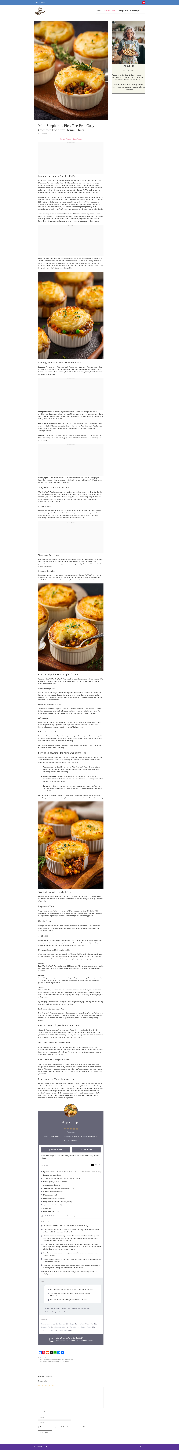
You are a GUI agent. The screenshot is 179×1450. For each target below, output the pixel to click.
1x (92, 1165)
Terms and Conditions (121, 1447)
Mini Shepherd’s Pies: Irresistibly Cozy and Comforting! (55, 1361)
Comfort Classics (110, 11)
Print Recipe (77, 139)
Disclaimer (134, 1447)
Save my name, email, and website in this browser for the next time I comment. (67, 1427)
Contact (42, 2)
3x (99, 1165)
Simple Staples (135, 11)
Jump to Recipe (65, 139)
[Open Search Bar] (143, 11)
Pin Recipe (87, 1150)
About (36, 2)
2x (96, 1165)
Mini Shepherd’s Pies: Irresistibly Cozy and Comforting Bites (56, 1359)
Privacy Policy (107, 1447)
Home (99, 11)
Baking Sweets (123, 11)
